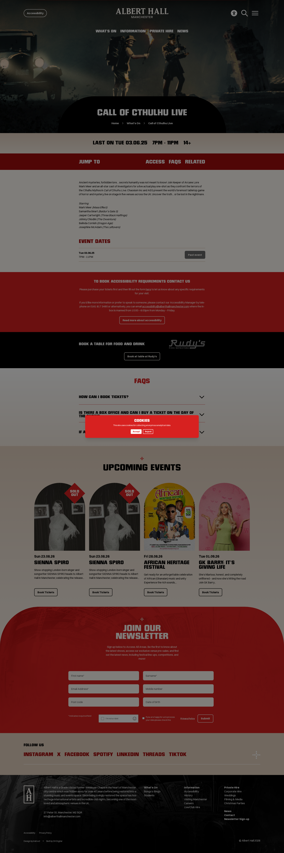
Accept (136, 431)
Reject (148, 431)
